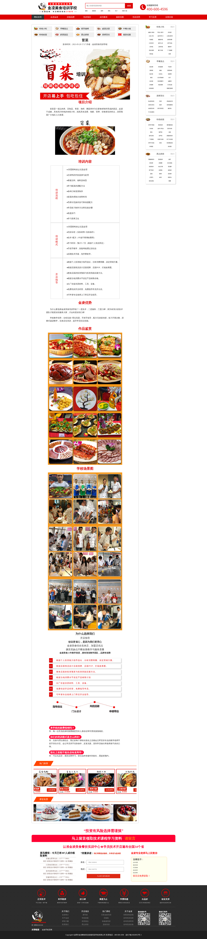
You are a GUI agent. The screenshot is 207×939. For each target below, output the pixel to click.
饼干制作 (151, 170)
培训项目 (87, 17)
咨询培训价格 (128, 924)
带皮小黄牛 (161, 32)
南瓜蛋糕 (151, 181)
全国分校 (169, 17)
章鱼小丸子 (37, 789)
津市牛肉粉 (151, 143)
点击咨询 (54, 790)
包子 (116, 10)
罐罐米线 (160, 39)
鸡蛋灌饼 (160, 84)
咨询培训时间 (128, 921)
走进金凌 (54, 17)
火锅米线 (95, 789)
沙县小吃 (151, 36)
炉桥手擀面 (151, 125)
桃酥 (170, 181)
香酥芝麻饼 (170, 88)
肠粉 (86, 10)
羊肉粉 (151, 128)
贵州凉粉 (151, 135)
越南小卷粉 (151, 32)
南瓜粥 (151, 66)
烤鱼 (109, 10)
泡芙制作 (151, 166)
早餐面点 (64, 29)
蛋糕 (151, 173)
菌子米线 (160, 50)
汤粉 (170, 132)
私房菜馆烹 (151, 101)
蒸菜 (160, 104)
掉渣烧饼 (160, 66)
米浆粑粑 (151, 88)
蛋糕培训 (106, 924)
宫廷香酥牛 (161, 81)
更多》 (172, 27)
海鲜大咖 (66, 789)
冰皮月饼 (160, 166)
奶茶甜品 (64, 35)
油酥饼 (170, 81)
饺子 (170, 77)
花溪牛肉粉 (161, 139)
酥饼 (160, 173)
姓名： (83, 862)
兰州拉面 (169, 84)
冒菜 (170, 54)
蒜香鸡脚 (169, 39)
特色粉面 (43, 35)
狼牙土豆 (160, 43)
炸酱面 (151, 146)
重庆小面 (124, 10)
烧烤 (102, 10)
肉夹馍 (151, 81)
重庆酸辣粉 (170, 125)
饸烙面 (151, 39)
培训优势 (136, 17)
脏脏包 (170, 177)
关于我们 (65, 911)
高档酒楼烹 (170, 104)
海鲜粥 (170, 74)
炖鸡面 (170, 146)
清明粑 (151, 70)
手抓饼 (170, 66)
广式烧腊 (169, 50)
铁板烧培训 (106, 921)
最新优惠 (120, 17)
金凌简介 (65, 915)
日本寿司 (151, 43)
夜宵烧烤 (85, 29)
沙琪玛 (151, 177)
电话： (83, 869)
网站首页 (38, 17)
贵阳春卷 (169, 70)
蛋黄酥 (160, 163)
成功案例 (103, 17)
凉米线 (151, 46)
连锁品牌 (71, 17)
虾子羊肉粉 (170, 139)
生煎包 (160, 74)
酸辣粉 (94, 10)
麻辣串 (170, 46)
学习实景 (153, 17)
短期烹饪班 (151, 108)
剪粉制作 (160, 125)
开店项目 (85, 911)
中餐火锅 (127, 29)
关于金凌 (65, 918)
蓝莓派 (170, 170)
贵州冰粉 (169, 128)
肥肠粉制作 (170, 135)
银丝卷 (151, 74)
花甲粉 (160, 135)
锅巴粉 (160, 132)
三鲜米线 (160, 46)
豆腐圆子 (124, 789)
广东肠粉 (151, 139)
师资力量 (65, 921)
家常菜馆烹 (161, 108)
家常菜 (85, 915)
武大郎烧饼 (161, 77)
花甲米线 (169, 43)
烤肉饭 (151, 54)
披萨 (170, 159)
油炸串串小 (161, 36)
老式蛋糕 (169, 163)
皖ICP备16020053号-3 (133, 935)
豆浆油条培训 (106, 915)
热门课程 (106, 911)
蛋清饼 (170, 173)
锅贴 (160, 70)
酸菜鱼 (170, 108)
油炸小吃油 (161, 128)
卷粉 (160, 143)
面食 (151, 132)
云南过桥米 (170, 36)
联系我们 (65, 924)
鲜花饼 (151, 163)
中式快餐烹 (151, 112)
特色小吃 (43, 29)
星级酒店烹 (170, 101)
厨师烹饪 (106, 35)
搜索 (129, 6)
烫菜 (160, 101)
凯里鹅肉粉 (170, 143)
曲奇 (160, 177)
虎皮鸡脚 (151, 50)
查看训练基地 (128, 915)
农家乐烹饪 (151, 104)
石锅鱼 (106, 918)
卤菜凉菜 (106, 29)
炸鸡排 (170, 32)
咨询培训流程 (128, 918)
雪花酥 (170, 166)
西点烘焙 (85, 35)
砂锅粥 (151, 84)
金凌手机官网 (47, 930)
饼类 (151, 77)
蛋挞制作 (160, 159)
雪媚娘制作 (151, 159)
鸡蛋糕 (160, 170)
